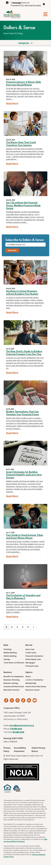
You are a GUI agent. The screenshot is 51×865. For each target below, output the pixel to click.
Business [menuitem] (8, 672)
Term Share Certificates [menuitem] (14, 662)
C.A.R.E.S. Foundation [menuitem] (34, 680)
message (17, 2)
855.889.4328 (18, 732)
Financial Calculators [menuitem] (34, 656)
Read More (12, 103)
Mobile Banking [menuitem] (10, 652)
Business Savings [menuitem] (11, 683)
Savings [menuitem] (7, 659)
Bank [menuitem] (6, 645)
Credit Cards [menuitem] (31, 652)
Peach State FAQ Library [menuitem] (36, 686)
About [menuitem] (28, 676)
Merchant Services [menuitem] (11, 690)
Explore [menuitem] (29, 672)
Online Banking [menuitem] (10, 656)
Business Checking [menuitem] (12, 680)
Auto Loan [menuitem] (30, 649)
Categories (23, 43)
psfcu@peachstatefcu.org (21, 725)
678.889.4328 (16, 728)
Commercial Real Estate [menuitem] (14, 686)
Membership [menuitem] (31, 683)
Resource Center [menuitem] (33, 690)
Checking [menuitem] (8, 649)
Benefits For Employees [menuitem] (14, 676)
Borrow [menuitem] (29, 645)
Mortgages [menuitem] (30, 662)
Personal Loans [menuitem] (32, 666)
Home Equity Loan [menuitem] (33, 659)
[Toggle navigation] (45, 14)
